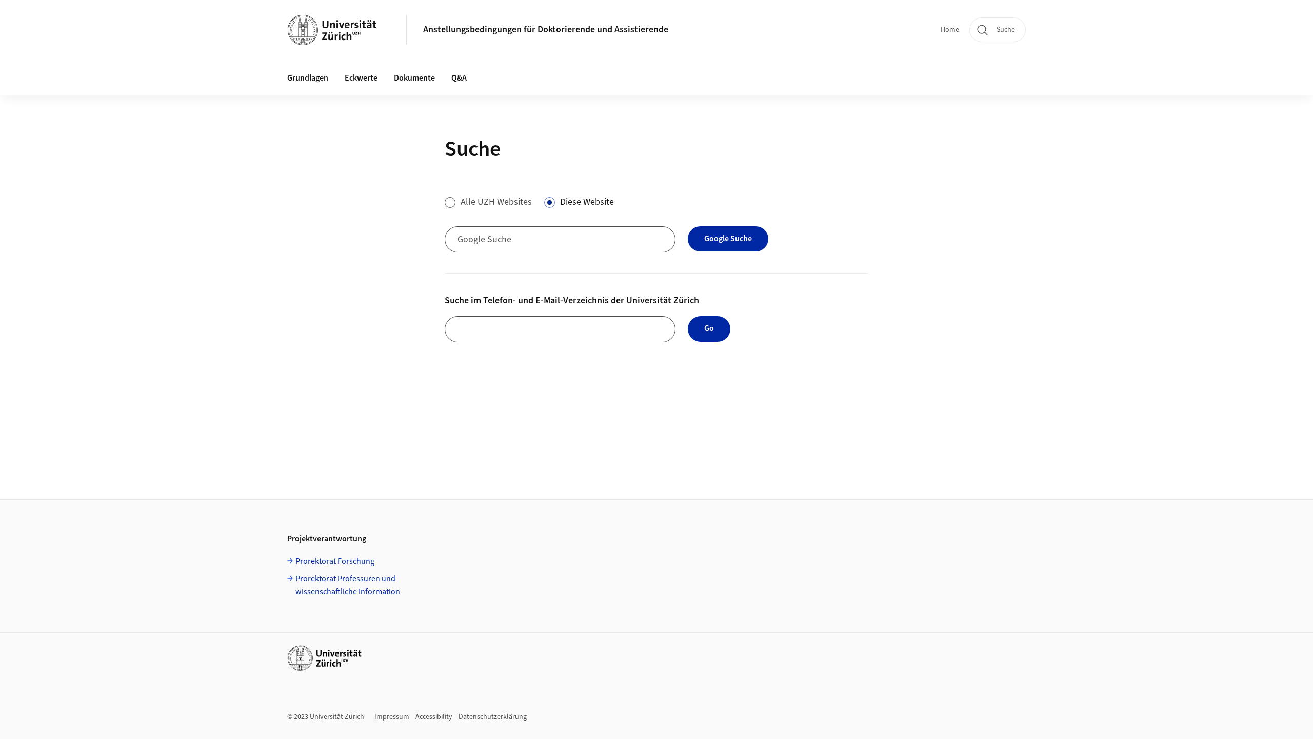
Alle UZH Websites (496, 202)
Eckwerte (361, 78)
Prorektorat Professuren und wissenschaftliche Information (347, 585)
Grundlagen (307, 78)
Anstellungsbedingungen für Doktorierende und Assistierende (545, 29)
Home (950, 30)
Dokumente (414, 78)
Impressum (391, 717)
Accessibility (433, 717)
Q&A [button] (459, 78)
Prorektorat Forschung (334, 561)
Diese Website (587, 202)
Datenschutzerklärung (493, 717)
